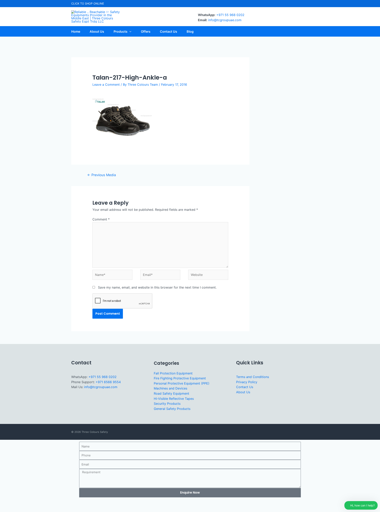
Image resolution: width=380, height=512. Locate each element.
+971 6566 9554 (108, 382)
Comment (101, 219)
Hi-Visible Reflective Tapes (174, 399)
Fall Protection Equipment (173, 373)
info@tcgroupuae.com (224, 20)
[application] (129, 31)
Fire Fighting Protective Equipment (180, 378)
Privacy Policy (246, 382)
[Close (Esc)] (41, 503)
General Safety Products (172, 409)
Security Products (167, 404)
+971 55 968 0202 (230, 15)
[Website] (208, 275)
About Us (243, 392)
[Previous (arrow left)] (5, 509)
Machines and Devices (170, 388)
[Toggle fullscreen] (17, 503)
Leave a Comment (106, 84)
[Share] (29, 503)
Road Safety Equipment (171, 393)
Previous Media (101, 175)
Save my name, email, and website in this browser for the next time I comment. (157, 287)
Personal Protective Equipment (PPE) (181, 383)
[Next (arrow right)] (17, 509)
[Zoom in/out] (5, 503)
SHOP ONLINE (94, 3)
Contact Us (244, 387)
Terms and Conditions (252, 377)
